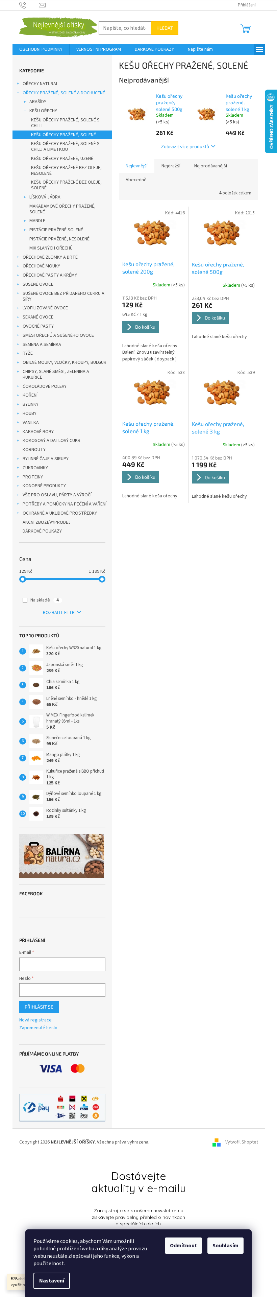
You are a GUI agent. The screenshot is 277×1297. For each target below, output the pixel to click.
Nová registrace (35, 1020)
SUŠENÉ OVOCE (38, 284)
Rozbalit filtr (59, 612)
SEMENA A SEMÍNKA (42, 344)
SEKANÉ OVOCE (38, 317)
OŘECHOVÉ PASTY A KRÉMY (50, 275)
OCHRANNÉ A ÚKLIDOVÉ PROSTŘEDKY (60, 513)
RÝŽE (28, 353)
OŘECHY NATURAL (40, 83)
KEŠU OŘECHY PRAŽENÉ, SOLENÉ (63, 135)
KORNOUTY (34, 449)
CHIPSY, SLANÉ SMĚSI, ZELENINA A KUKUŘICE (56, 374)
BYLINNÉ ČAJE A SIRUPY (46, 458)
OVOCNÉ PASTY (38, 326)
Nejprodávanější (210, 166)
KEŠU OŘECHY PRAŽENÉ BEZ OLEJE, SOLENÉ (66, 185)
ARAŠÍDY (37, 101)
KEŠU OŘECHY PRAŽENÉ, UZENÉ (62, 158)
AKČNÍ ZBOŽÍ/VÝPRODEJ (47, 522)
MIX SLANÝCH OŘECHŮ (51, 248)
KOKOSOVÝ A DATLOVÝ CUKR (51, 440)
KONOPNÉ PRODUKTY (44, 485)
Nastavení (51, 1280)
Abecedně (136, 179)
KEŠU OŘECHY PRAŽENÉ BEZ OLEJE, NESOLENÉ (66, 170)
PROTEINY (33, 477)
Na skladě (44, 600)
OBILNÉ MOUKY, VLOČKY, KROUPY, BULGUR (64, 362)
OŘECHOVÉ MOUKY (41, 266)
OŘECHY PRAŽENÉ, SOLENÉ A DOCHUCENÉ (64, 93)
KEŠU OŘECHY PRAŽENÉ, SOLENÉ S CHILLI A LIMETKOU (65, 146)
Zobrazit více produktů (185, 146)
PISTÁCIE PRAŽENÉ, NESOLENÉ (59, 239)
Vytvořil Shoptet (241, 1142)
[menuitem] (40, 49)
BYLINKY (31, 404)
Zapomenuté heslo (38, 1028)
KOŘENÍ (30, 395)
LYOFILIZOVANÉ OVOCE (45, 308)
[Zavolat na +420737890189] (29, 5)
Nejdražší (170, 166)
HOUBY (29, 413)
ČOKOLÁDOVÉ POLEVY (45, 386)
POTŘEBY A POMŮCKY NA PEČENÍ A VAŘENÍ (64, 504)
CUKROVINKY (35, 468)
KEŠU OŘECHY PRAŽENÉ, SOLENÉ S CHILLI (65, 123)
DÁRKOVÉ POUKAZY (42, 531)
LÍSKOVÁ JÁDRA (44, 197)
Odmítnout (183, 1245)
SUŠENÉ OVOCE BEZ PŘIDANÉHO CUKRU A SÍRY (63, 296)
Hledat (164, 28)
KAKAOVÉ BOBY (38, 431)
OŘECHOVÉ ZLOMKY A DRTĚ (50, 257)
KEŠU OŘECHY (43, 111)
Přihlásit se (39, 1007)
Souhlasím (225, 1245)
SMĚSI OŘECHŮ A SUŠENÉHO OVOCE (58, 335)
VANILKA (31, 422)
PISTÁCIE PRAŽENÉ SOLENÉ (56, 230)
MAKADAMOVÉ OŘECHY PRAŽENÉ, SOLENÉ (62, 209)
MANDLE (37, 220)
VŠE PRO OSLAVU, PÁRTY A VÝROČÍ (57, 495)
